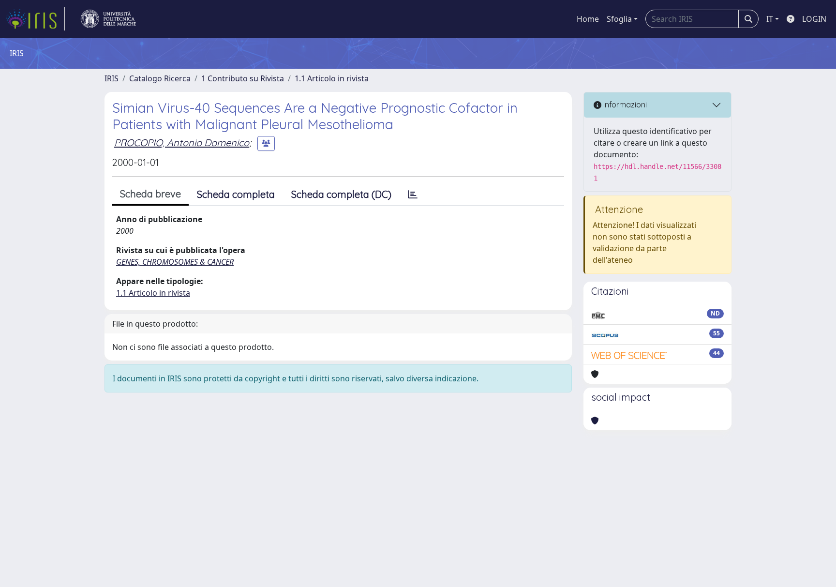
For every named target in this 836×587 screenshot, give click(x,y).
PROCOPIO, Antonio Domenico (181, 142)
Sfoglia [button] (619, 19)
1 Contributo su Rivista (242, 78)
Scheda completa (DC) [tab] (341, 194)
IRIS (111, 78)
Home (588, 19)
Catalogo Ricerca (160, 78)
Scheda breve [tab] (150, 194)
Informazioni (624, 104)
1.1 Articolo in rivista (332, 78)
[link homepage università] (108, 18)
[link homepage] (35, 18)
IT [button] (769, 19)
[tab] (413, 194)
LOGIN (814, 19)
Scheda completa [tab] (236, 194)
